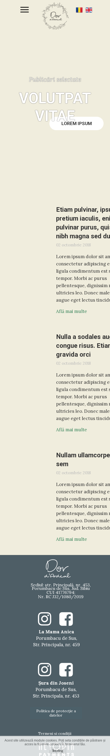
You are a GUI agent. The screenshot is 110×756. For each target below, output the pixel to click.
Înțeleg (57, 750)
